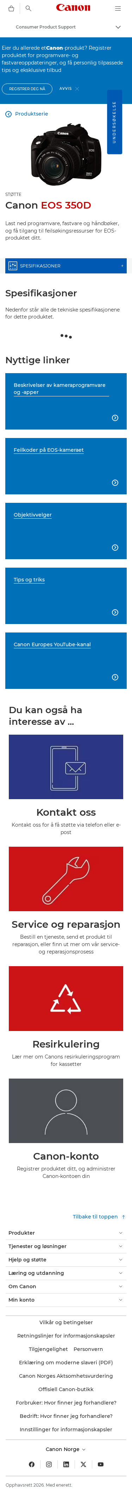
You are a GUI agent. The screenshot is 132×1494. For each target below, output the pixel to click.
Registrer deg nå (27, 89)
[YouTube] (100, 1464)
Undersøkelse (114, 122)
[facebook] (31, 1464)
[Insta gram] (49, 1464)
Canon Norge (63, 1449)
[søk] (28, 8)
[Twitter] (83, 1464)
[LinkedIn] (66, 1464)
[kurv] (11, 8)
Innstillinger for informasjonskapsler (66, 1429)
